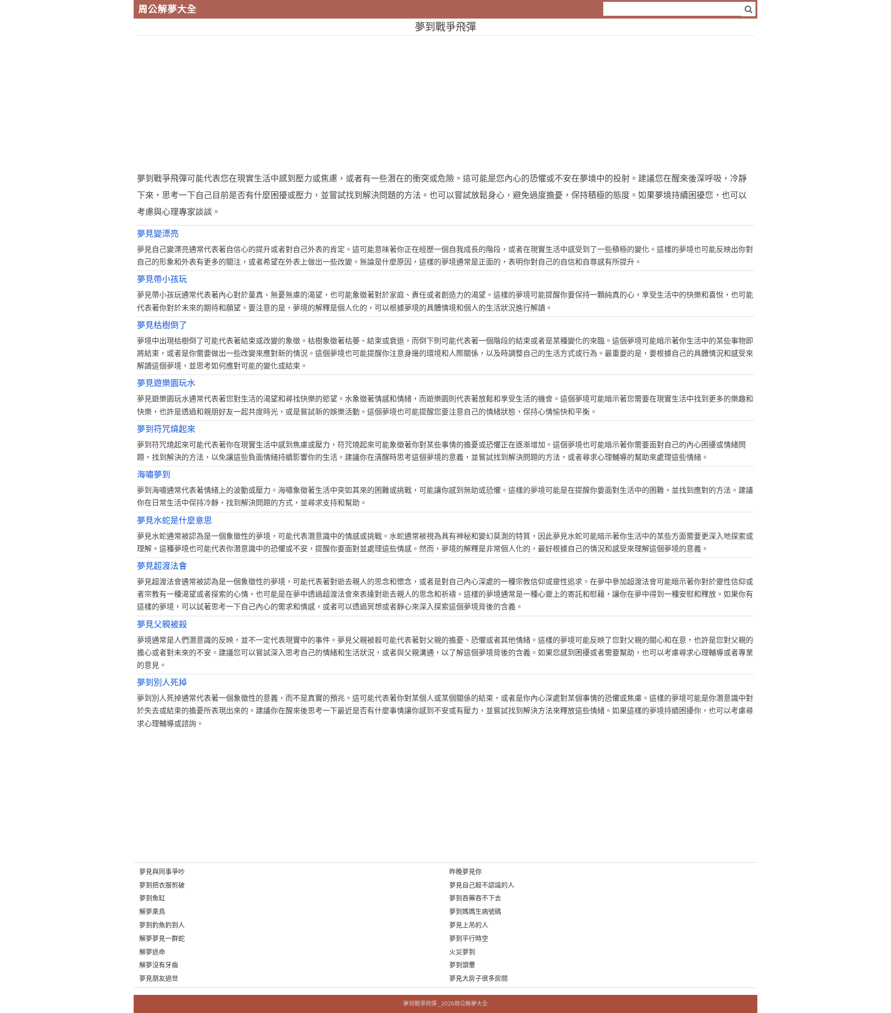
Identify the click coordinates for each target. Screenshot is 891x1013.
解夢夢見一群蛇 (162, 938)
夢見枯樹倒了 (162, 325)
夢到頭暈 (462, 964)
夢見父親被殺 (162, 624)
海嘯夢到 (153, 474)
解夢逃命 (152, 951)
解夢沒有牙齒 (158, 964)
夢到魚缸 (152, 898)
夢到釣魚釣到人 (162, 925)
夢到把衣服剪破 (162, 885)
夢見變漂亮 (158, 234)
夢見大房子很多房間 (478, 978)
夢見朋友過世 (158, 978)
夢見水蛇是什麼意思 (174, 520)
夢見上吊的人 (468, 925)
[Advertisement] (415, 101)
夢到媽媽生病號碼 (475, 911)
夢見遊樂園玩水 (166, 383)
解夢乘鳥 (152, 911)
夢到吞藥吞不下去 (475, 898)
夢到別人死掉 (162, 682)
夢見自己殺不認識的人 (481, 885)
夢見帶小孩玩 (162, 279)
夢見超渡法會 (162, 566)
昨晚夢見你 (465, 871)
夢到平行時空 (468, 938)
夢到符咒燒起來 (166, 429)
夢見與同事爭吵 (162, 871)
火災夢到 (462, 951)
